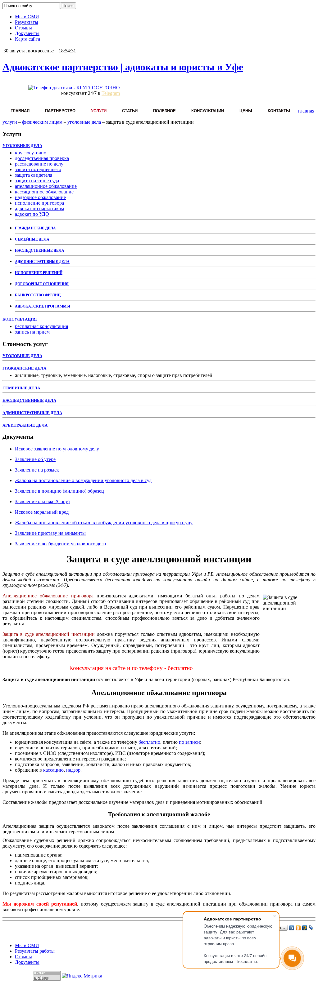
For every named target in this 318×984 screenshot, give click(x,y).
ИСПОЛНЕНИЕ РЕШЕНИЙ (38, 273)
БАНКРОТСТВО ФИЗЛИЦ (38, 295)
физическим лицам (42, 122)
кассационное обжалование (44, 191)
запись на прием (32, 332)
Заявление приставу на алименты (50, 533)
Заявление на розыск (37, 469)
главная (306, 110)
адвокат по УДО (32, 214)
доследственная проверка (42, 158)
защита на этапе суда (37, 180)
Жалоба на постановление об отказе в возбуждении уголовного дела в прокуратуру (104, 522)
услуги (9, 122)
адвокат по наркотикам (39, 208)
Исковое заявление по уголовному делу (57, 448)
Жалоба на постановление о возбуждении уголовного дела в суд (83, 480)
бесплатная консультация (41, 326)
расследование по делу (39, 163)
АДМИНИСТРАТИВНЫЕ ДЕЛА (42, 261)
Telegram (111, 93)
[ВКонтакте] (291, 928)
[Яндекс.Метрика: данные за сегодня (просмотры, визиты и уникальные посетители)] (82, 976)
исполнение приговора (39, 203)
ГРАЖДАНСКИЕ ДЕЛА (35, 228)
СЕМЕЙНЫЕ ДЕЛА (32, 239)
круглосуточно (30, 152)
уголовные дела (84, 122)
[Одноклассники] (298, 928)
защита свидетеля (33, 175)
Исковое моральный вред (42, 512)
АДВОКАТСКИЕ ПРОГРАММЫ (42, 306)
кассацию (53, 770)
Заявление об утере (35, 459)
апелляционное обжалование (46, 186)
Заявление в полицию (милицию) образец (59, 491)
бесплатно (149, 742)
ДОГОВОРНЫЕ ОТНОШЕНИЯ (42, 284)
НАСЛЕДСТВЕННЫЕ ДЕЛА (39, 250)
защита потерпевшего (38, 169)
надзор (73, 770)
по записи (189, 742)
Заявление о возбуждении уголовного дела (60, 543)
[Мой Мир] (305, 928)
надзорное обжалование (40, 197)
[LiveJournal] (311, 928)
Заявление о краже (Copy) (42, 501)
